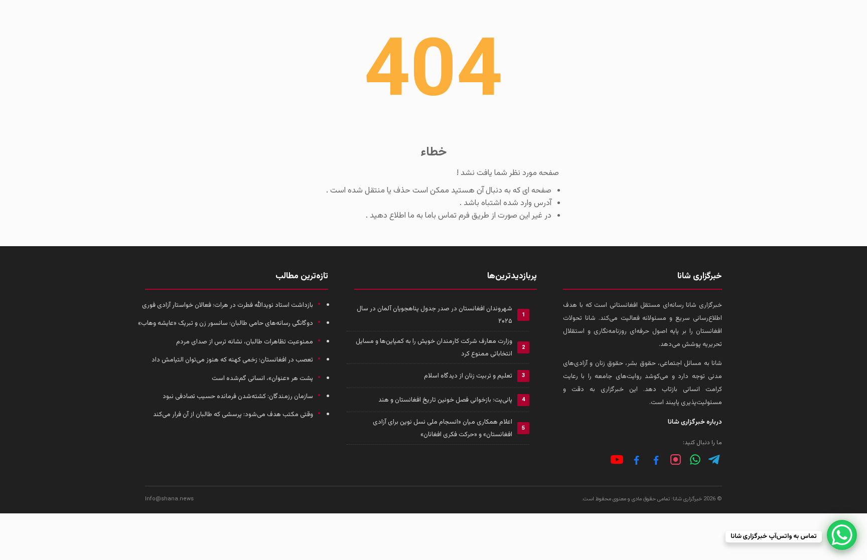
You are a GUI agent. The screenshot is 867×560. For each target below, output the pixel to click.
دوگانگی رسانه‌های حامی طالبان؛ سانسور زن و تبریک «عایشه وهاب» (225, 323)
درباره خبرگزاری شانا (695, 422)
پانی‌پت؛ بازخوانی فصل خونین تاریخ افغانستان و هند (445, 400)
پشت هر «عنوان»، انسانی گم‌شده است (262, 379)
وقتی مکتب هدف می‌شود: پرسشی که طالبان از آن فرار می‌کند (233, 415)
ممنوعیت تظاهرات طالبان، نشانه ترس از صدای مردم (244, 342)
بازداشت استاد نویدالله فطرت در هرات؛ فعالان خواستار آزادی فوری (227, 305)
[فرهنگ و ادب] (636, 459)
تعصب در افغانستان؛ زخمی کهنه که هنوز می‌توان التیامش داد (232, 360)
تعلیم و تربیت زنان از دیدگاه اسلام (468, 376)
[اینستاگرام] (675, 459)
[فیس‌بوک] (656, 459)
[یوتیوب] (617, 459)
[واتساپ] (695, 459)
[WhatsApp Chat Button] (842, 535)
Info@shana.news (169, 499)
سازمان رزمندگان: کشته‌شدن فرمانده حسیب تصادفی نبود (238, 397)
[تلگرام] (714, 459)
